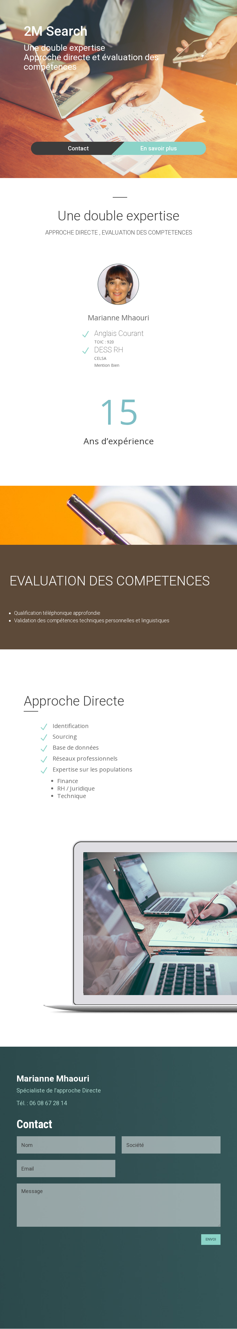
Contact (78, 148)
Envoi (210, 1239)
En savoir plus (158, 148)
